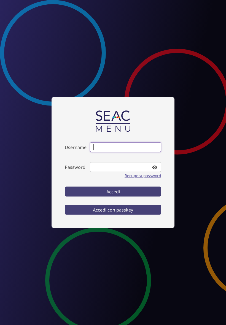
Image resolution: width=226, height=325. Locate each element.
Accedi (113, 192)
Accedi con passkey (113, 210)
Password (75, 167)
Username (76, 147)
